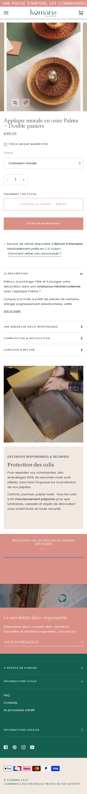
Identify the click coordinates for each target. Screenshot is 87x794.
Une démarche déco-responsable (31, 326)
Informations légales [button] (21, 730)
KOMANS (14, 780)
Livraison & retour (19, 350)
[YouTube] (32, 747)
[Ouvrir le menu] (11, 13)
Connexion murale (23, 163)
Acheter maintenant (43, 223)
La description (16, 273)
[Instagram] (23, 747)
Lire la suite (12, 311)
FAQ (7, 695)
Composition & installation (27, 338)
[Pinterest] (15, 747)
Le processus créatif (19, 710)
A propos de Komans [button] (20, 668)
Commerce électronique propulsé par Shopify (42, 784)
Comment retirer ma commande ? (34, 253)
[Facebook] (6, 747)
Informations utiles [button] (20, 681)
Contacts (10, 702)
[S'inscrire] (77, 642)
